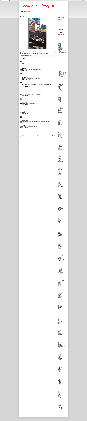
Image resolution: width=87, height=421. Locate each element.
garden (59, 230)
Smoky (59, 355)
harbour (59, 242)
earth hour (59, 198)
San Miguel (59, 345)
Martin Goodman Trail (61, 280)
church (59, 162)
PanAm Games (60, 307)
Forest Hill (59, 220)
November (60, 48)
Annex (59, 110)
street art (59, 366)
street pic (59, 367)
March (60, 90)
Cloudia (23, 88)
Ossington (59, 305)
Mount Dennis (60, 292)
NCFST (59, 297)
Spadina (59, 358)
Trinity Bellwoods (60, 390)
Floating (60, 71)
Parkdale (59, 311)
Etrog (59, 206)
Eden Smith (59, 200)
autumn (59, 120)
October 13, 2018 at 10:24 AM (26, 127)
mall (58, 279)
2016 (59, 95)
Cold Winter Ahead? (61, 54)
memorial (59, 286)
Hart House (59, 244)
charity (59, 156)
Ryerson (59, 344)
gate (58, 232)
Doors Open (59, 194)
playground (59, 316)
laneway (59, 268)
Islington (59, 258)
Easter (59, 199)
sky (58, 353)
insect (59, 254)
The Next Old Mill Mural (62, 51)
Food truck (59, 218)
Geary (59, 233)
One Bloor (60, 79)
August (60, 85)
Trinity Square (60, 391)
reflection (59, 332)
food (58, 217)
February (60, 91)
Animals (59, 109)
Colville (59, 174)
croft (58, 183)
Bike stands (59, 132)
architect (59, 113)
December (60, 47)
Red (22, 106)
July (59, 86)
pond (58, 318)
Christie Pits (59, 159)
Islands (59, 257)
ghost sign (59, 235)
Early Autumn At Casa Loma (62, 72)
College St (59, 172)
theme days (59, 383)
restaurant (59, 334)
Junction (59, 262)
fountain (59, 222)
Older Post (53, 135)
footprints (59, 219)
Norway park (59, 298)
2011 (59, 100)
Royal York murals (60, 342)
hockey (59, 248)
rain (58, 328)
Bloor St (59, 135)
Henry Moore (59, 245)
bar (58, 123)
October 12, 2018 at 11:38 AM (26, 86)
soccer (59, 357)
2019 (59, 45)
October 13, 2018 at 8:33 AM (25, 123)
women (59, 405)
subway (59, 370)
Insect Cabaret (60, 255)
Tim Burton (59, 385)
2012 (59, 99)
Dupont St (59, 197)
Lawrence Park (60, 271)
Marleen (23, 68)
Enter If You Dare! (61, 53)
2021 (59, 43)
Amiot (59, 107)
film (58, 212)
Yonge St (59, 408)
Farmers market (60, 208)
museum (59, 295)
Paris (58, 309)
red (58, 331)
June (59, 87)
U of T (59, 394)
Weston (59, 402)
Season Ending (61, 76)
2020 (59, 44)
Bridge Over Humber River (62, 74)
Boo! (59, 50)
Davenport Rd (60, 186)
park (58, 310)
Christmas (59, 160)
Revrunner (23, 102)
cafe (58, 145)
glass (59, 236)
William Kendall (24, 77)
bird (58, 133)
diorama (59, 188)
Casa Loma (59, 149)
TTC (58, 393)
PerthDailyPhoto (24, 120)
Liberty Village (60, 272)
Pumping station (60, 321)
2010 (59, 101)
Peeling (60, 75)
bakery (59, 122)
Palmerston (59, 306)
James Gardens (60, 259)
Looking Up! (60, 78)
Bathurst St (59, 126)
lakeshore (59, 267)
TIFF (58, 384)
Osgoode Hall (60, 304)
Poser (59, 319)
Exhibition (59, 207)
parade (59, 308)
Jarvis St (59, 261)
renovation (59, 333)
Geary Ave (59, 234)
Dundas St (59, 196)
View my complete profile (61, 17)
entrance (59, 205)
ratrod (59, 329)
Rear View (60, 69)
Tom (23, 111)
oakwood (59, 299)
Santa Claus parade (60, 346)
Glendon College (60, 237)
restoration (59, 335)
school (59, 347)
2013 (59, 98)
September (60, 84)
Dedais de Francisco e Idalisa (26, 64)
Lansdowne (59, 269)
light (58, 274)
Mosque (59, 291)
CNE (58, 170)
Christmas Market (60, 161)
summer (59, 371)
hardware (59, 243)
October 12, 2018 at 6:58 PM (25, 113)
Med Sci (59, 285)
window (59, 403)
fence (59, 210)
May (59, 88)
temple (59, 379)
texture (59, 380)
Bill (22, 97)
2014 (59, 97)
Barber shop (59, 124)
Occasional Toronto (37, 6)
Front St (59, 224)
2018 (59, 46)
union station (59, 396)
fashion (59, 209)
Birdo (59, 134)
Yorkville (59, 410)
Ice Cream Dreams (61, 73)
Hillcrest (59, 247)
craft (58, 180)
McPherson (59, 284)
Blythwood (59, 137)
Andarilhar (23, 63)
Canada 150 (59, 146)
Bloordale (59, 136)
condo (59, 175)
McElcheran (59, 282)
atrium (59, 119)
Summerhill (59, 372)
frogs (58, 223)
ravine (59, 330)
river (58, 336)
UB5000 (59, 395)
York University (60, 409)
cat (58, 150)
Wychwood (59, 407)
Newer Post (22, 135)
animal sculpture (60, 108)
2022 (59, 42)
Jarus (59, 260)
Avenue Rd (59, 121)
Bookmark (59, 138)
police (59, 317)
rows (58, 341)
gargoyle (59, 231)
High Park (59, 246)
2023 (59, 41)
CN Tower (59, 169)
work (58, 406)
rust (58, 343)
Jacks (59, 55)
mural (59, 294)
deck (58, 187)
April (59, 89)
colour (59, 173)
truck (58, 392)
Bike (58, 131)
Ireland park (59, 256)
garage (59, 229)
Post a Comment (24, 133)
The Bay (59, 381)
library (59, 273)
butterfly (59, 144)
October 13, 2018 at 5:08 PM (25, 132)
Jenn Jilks (23, 125)
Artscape (59, 118)
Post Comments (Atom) (26, 136)
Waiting (60, 77)
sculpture (59, 348)
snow (59, 356)
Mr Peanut (59, 293)
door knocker (59, 193)
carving (59, 148)
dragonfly (59, 195)
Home (38, 135)
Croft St (59, 184)
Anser (59, 111)
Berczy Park (59, 130)
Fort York (59, 221)
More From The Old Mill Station (63, 52)
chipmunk (59, 158)
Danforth (59, 185)
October (60, 49)
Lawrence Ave (60, 270)
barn (58, 125)
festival (59, 211)
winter (59, 404)
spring (59, 359)
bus (58, 143)
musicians (59, 296)
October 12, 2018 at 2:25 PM (25, 95)
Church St (59, 163)
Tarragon (59, 378)
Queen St (59, 323)
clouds (59, 168)
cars (58, 147)
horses (59, 249)
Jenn (23, 93)
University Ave (60, 397)
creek (59, 181)
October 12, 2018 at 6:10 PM (25, 104)
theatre (59, 382)
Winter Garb (60, 70)
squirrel (59, 360)
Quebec (59, 322)
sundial (59, 373)
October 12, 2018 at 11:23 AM (26, 79)
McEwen (59, 283)
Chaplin (59, 155)
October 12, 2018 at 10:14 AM (26, 70)
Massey (59, 281)
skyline (59, 354)
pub (58, 320)
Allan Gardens (60, 106)
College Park (59, 171)
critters (59, 182)
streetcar (59, 368)
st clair (59, 361)
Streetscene (59, 369)
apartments (59, 112)
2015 (59, 96)
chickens (59, 157)
